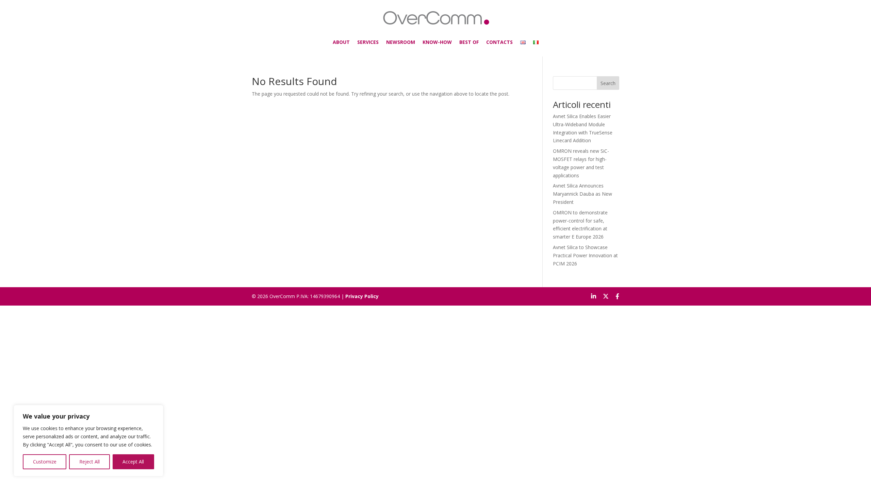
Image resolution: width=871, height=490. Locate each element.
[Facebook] (617, 296)
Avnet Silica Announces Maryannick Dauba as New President (582, 193)
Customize (44, 461)
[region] (88, 440)
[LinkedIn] (593, 296)
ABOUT (341, 42)
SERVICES (368, 42)
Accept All (133, 461)
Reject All (89, 461)
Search (608, 83)
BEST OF (469, 42)
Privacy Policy (362, 296)
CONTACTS (499, 42)
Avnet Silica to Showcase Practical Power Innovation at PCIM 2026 (585, 255)
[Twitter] (606, 296)
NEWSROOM (400, 42)
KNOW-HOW (437, 42)
